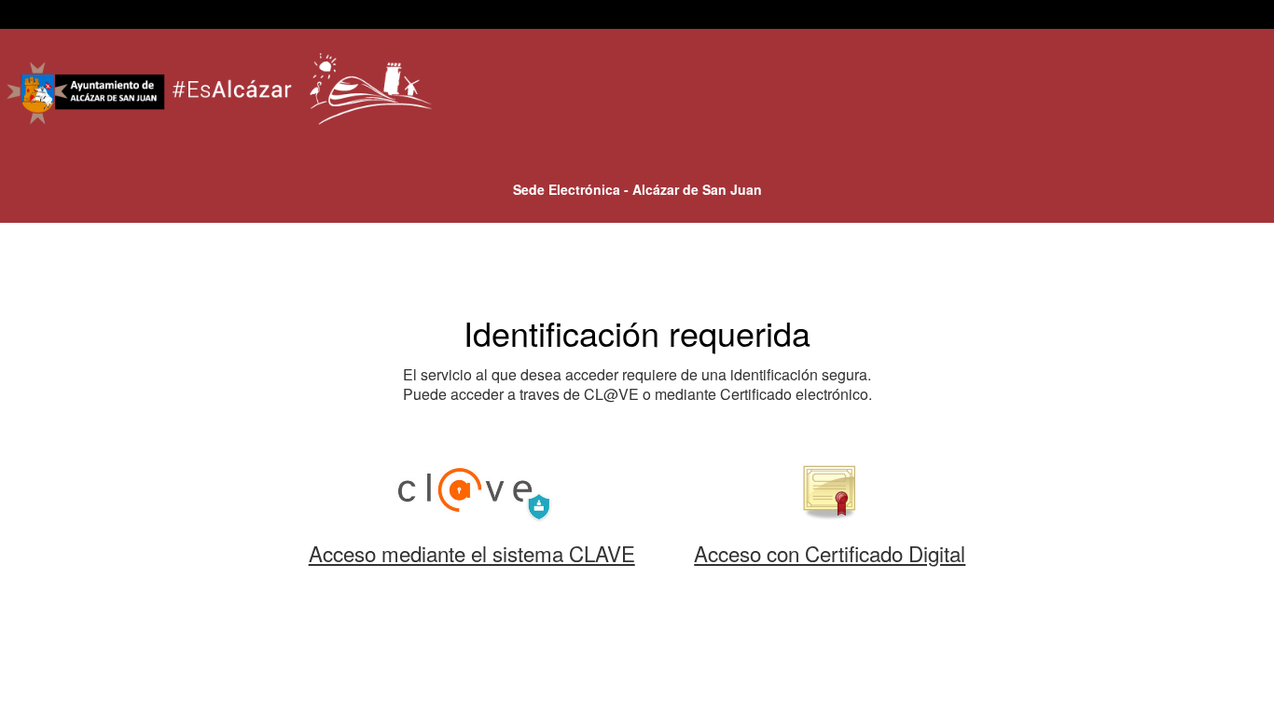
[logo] (222, 94)
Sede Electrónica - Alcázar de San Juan (637, 189)
